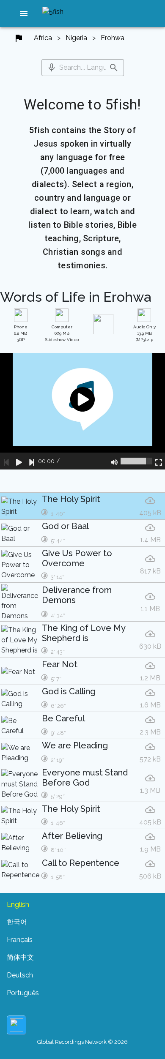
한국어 (17, 922)
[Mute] (114, 461)
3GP (21, 333)
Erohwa (112, 38)
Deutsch (20, 975)
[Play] (19, 461)
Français (20, 940)
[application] (82, 411)
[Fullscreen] (158, 461)
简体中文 (20, 957)
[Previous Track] (6, 461)
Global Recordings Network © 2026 (82, 1042)
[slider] (136, 461)
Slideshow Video (62, 333)
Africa (43, 38)
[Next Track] (31, 461)
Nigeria (76, 38)
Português (23, 993)
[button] (23, 13)
